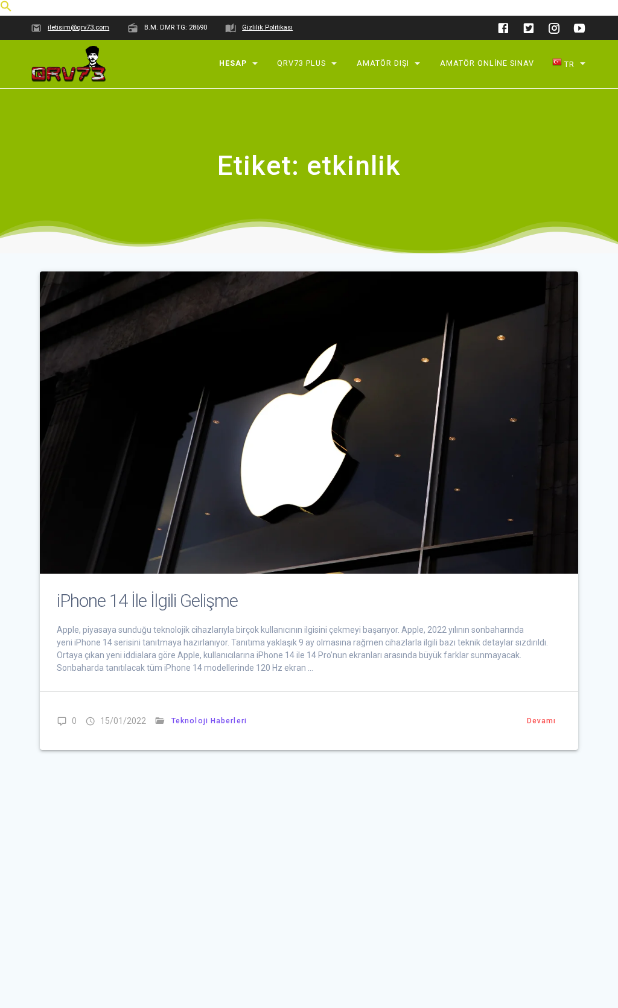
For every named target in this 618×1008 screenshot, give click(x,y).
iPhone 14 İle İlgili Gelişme (147, 601)
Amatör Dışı (383, 63)
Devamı (541, 721)
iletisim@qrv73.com (78, 27)
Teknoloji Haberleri (209, 721)
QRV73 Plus (302, 63)
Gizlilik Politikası (267, 27)
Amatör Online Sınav (487, 63)
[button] (6, 9)
